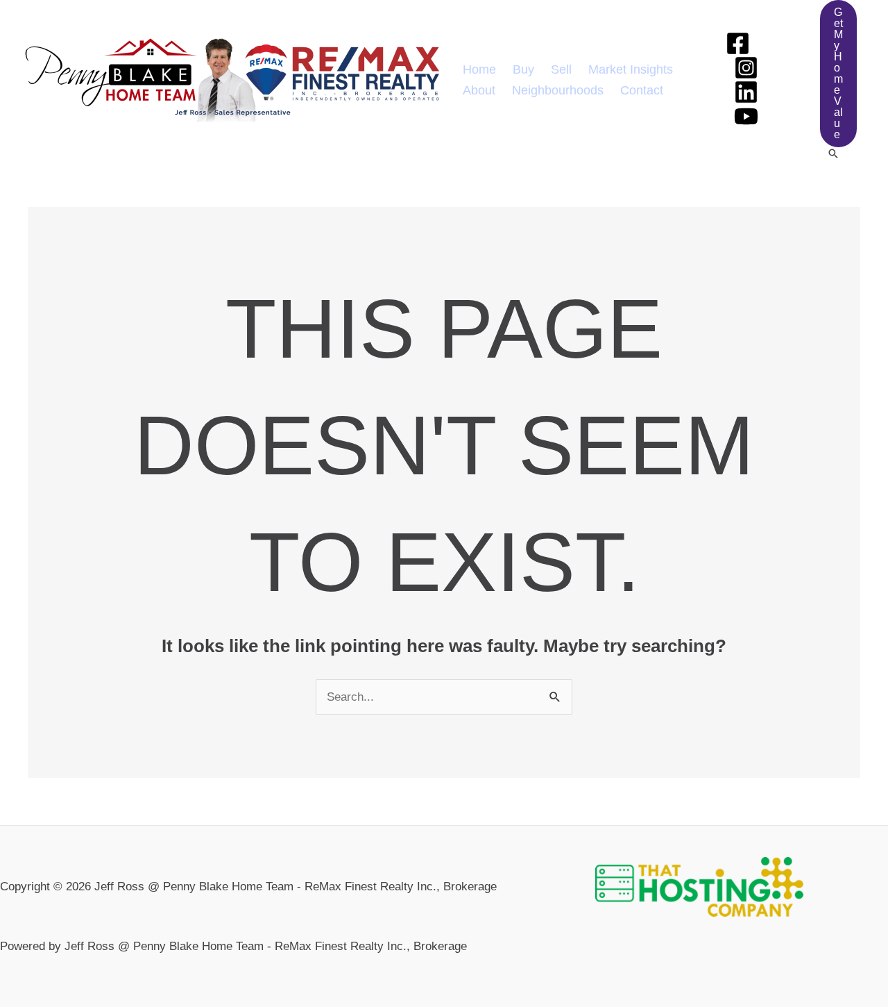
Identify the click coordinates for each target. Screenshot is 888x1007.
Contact (641, 90)
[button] (838, 73)
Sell (561, 69)
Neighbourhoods (558, 90)
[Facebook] (738, 43)
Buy (523, 69)
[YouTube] (746, 116)
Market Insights (630, 69)
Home (479, 69)
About (479, 90)
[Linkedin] (746, 92)
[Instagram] (746, 68)
